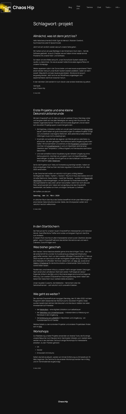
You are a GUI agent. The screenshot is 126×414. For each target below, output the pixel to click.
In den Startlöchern (46, 226)
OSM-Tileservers (54, 161)
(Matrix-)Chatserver (40, 263)
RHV (52, 274)
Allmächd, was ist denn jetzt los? (55, 36)
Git (79, 261)
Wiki (75, 261)
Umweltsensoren (53, 146)
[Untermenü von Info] (119, 7)
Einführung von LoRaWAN (49, 318)
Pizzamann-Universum (79, 144)
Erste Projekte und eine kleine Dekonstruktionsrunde (53, 112)
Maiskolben (88, 129)
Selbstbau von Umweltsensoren (52, 312)
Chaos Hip (23, 7)
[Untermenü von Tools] (110, 7)
